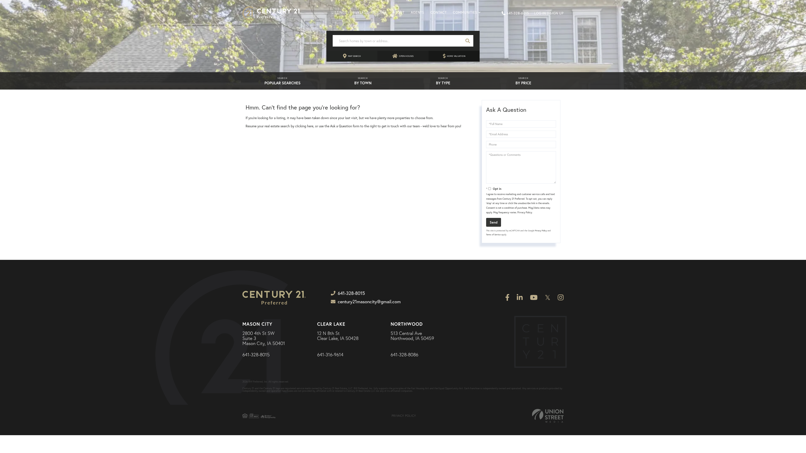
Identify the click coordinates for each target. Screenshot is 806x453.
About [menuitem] (398, 12)
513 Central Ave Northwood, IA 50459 (412, 336)
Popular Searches (282, 82)
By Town (363, 82)
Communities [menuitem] (465, 12)
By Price (523, 82)
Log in (540, 13)
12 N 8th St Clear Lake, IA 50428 (338, 336)
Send (493, 222)
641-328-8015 (518, 13)
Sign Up (557, 13)
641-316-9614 (330, 354)
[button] (468, 41)
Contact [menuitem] (438, 12)
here (310, 126)
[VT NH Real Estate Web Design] (548, 416)
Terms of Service (493, 234)
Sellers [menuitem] (379, 12)
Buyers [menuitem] (359, 12)
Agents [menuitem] (417, 12)
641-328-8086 (404, 354)
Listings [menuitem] (339, 12)
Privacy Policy (524, 212)
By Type (443, 82)
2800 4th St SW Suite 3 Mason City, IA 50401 (263, 338)
